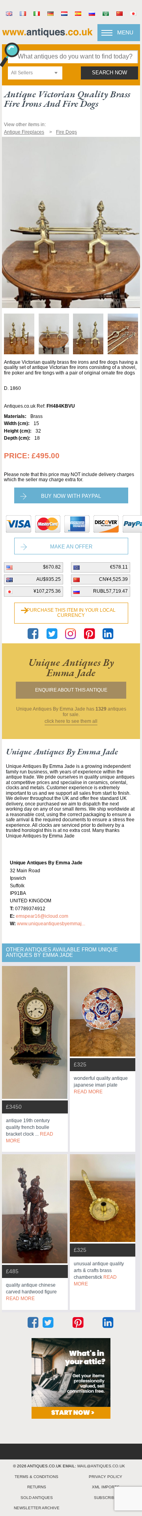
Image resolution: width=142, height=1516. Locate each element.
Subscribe (105, 1497)
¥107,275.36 (47, 591)
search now (109, 73)
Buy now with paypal (71, 496)
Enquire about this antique (71, 690)
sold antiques (37, 1497)
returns (36, 1487)
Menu (125, 32)
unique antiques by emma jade (71, 667)
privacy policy (105, 1476)
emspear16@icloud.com (42, 916)
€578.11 (119, 567)
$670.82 (52, 567)
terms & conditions (36, 1476)
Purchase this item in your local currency (71, 612)
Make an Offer (71, 547)
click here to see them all (71, 721)
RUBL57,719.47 (110, 591)
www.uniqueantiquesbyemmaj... (51, 923)
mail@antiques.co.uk (101, 1466)
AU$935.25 (48, 579)
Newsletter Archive (37, 1508)
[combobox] (35, 72)
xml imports (106, 1487)
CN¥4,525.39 (113, 579)
